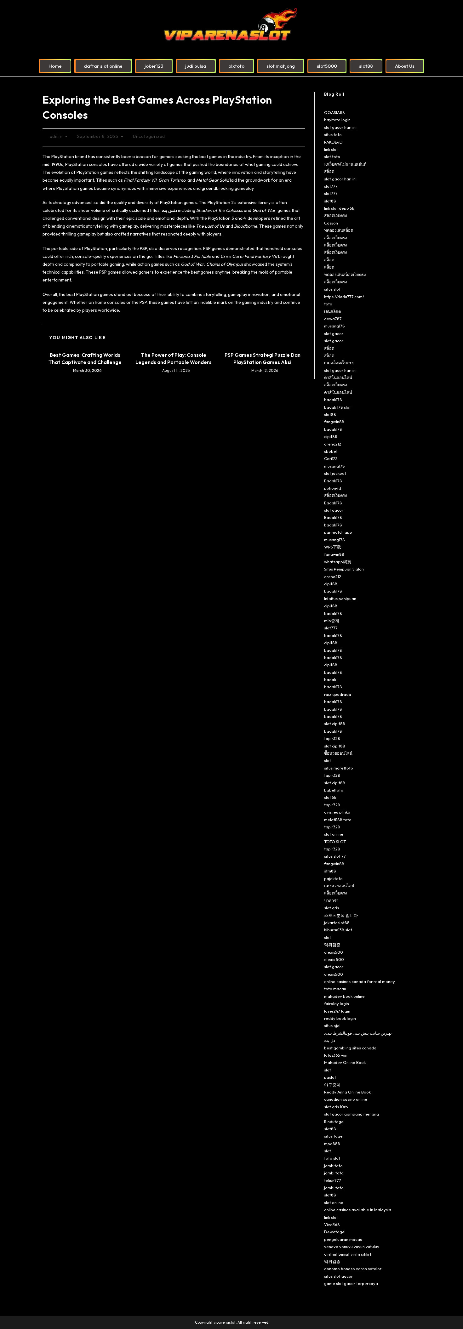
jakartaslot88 (337, 922)
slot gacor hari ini (340, 127)
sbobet (331, 451)
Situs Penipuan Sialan (344, 568)
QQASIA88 (334, 112)
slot (327, 760)
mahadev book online (344, 996)
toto (328, 303)
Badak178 (333, 480)
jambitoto (333, 1165)
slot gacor (333, 333)
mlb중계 (331, 620)
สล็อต (329, 171)
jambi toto (334, 1172)
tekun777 (332, 1180)
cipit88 (330, 436)
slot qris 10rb (336, 1106)
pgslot (330, 1077)
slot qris (331, 907)
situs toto (333, 134)
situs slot (332, 289)
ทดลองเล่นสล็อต (338, 230)
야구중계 (332, 1084)
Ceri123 (331, 458)
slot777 (331, 186)
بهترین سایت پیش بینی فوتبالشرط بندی (358, 1033)
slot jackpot (335, 473)
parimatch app (338, 532)
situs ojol (332, 1025)
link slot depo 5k (339, 208)
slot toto (332, 156)
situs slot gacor (338, 1276)
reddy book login (340, 1018)
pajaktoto (333, 878)
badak (330, 679)
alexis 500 (334, 959)
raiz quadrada (337, 694)
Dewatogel (335, 1231)
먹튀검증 (332, 944)
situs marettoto (338, 767)
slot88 (330, 200)
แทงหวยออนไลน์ (339, 885)
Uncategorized (149, 136)
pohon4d (332, 488)
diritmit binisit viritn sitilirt (347, 1254)
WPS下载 (332, 546)
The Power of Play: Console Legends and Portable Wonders (173, 358)
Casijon (331, 222)
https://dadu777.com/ (344, 296)
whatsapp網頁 (337, 561)
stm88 (330, 870)
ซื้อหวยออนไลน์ (338, 753)
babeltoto (333, 789)
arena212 (332, 443)
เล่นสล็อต (332, 311)
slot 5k (330, 797)
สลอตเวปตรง (335, 215)
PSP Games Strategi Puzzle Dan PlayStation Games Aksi (262, 358)
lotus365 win (335, 1055)
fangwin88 (334, 421)
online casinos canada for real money (359, 981)
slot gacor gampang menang (351, 1113)
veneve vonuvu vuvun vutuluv (351, 1246)
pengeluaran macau (343, 1239)
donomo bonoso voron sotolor (352, 1268)
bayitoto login (337, 119)
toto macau (335, 988)
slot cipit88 (334, 723)
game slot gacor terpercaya (351, 1283)
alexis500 (333, 952)
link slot (331, 149)
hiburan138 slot (338, 929)
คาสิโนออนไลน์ (338, 377)
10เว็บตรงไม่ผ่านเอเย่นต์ (345, 164)
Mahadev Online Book (345, 1062)
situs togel (334, 1136)
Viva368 (332, 1224)
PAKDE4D (333, 142)
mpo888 (332, 1143)
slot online (333, 834)
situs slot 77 (335, 856)
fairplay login (336, 1003)
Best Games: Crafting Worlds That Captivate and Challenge (85, 358)
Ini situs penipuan (340, 598)
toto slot (332, 1158)
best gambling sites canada (350, 1047)
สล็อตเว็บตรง (335, 237)
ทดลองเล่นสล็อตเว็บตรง (345, 274)
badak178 (333, 399)
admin (56, 136)
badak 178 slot (337, 407)
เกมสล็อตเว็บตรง (338, 362)
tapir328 (332, 738)
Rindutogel (334, 1121)
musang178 (334, 325)
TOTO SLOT (335, 841)
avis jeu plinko (337, 812)
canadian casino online (345, 1099)
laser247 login (337, 1011)
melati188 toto (338, 819)
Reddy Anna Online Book (347, 1091)
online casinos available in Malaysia (357, 1209)
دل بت (329, 1040)
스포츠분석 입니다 (341, 915)
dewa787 (333, 318)
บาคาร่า (331, 900)
